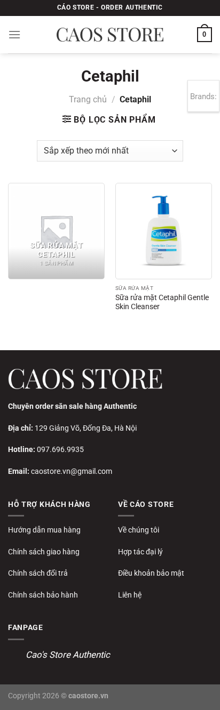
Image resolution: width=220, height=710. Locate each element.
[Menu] (14, 34)
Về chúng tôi (138, 530)
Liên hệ (130, 595)
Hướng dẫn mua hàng (44, 530)
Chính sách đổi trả (38, 573)
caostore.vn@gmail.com (71, 471)
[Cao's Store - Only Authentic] (110, 35)
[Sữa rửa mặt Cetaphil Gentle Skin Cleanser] (164, 231)
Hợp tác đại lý (140, 551)
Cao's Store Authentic (68, 654)
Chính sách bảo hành (43, 595)
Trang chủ (88, 99)
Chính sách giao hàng (44, 551)
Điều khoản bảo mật (151, 573)
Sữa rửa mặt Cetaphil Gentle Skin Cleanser (162, 302)
